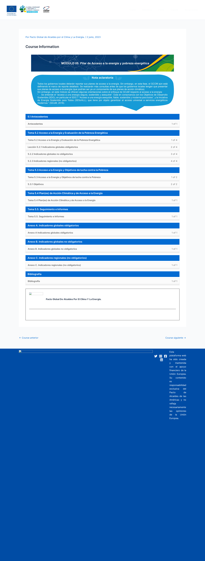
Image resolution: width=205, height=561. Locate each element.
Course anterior (28, 338)
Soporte (174, 10)
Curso (133, 10)
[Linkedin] (161, 359)
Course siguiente (175, 338)
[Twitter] (155, 356)
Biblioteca (147, 10)
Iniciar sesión (191, 10)
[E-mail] (31, 314)
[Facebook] (165, 356)
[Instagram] (160, 356)
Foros (161, 10)
